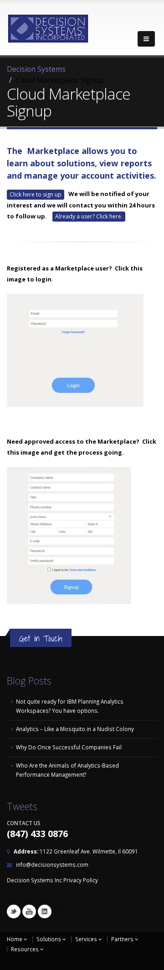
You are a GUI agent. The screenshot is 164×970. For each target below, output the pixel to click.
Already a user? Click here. (89, 216)
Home (15, 939)
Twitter (13, 911)
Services (86, 939)
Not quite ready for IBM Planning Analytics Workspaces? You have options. (69, 706)
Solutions (49, 939)
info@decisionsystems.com (52, 864)
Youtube (29, 911)
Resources (25, 949)
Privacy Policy (80, 880)
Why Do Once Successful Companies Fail (69, 747)
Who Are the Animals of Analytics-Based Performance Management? (67, 770)
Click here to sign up (36, 194)
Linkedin (44, 911)
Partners (123, 939)
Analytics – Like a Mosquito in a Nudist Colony (75, 728)
